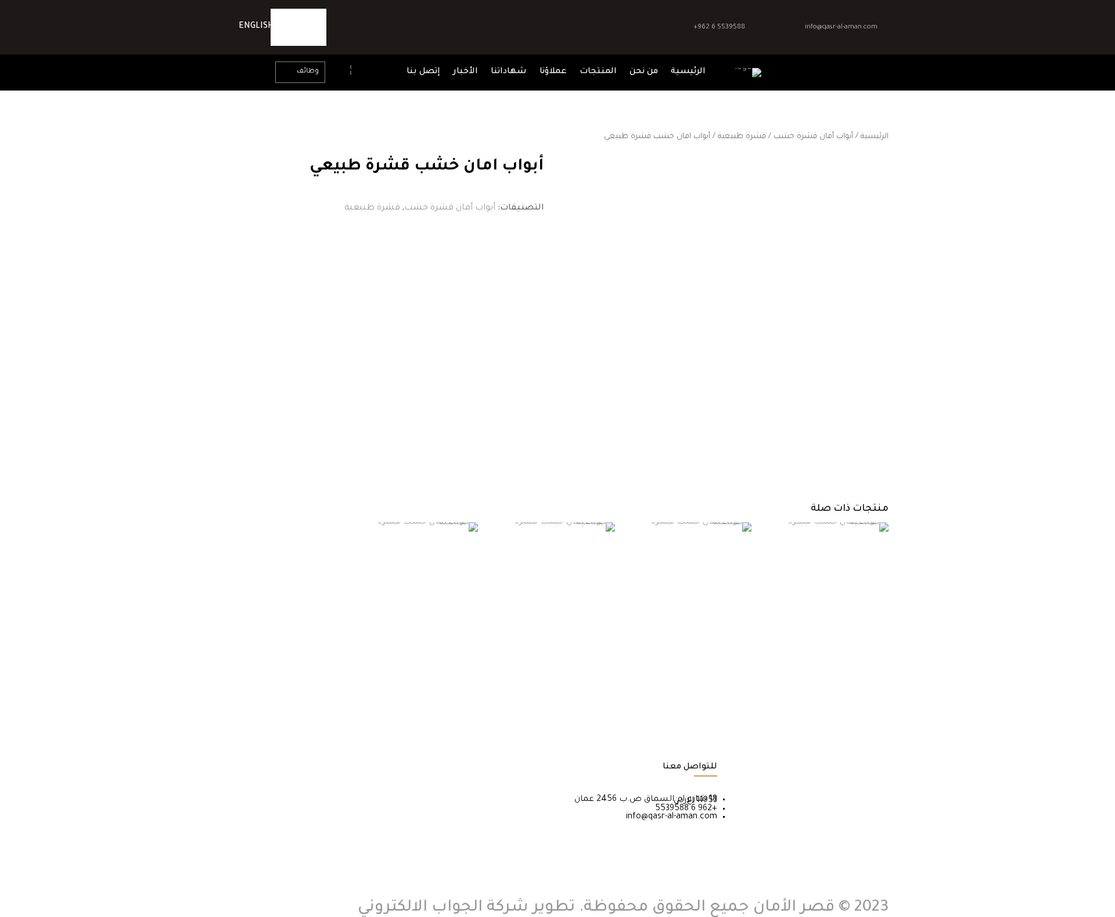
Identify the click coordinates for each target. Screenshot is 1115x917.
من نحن (644, 72)
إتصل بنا (423, 72)
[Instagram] (289, 27)
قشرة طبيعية (742, 137)
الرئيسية (688, 72)
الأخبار (465, 72)
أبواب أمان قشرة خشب (813, 137)
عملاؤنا (553, 72)
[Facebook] (307, 27)
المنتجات (598, 72)
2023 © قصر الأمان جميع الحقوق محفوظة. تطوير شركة (686, 908)
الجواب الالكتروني (420, 908)
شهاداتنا (509, 72)
